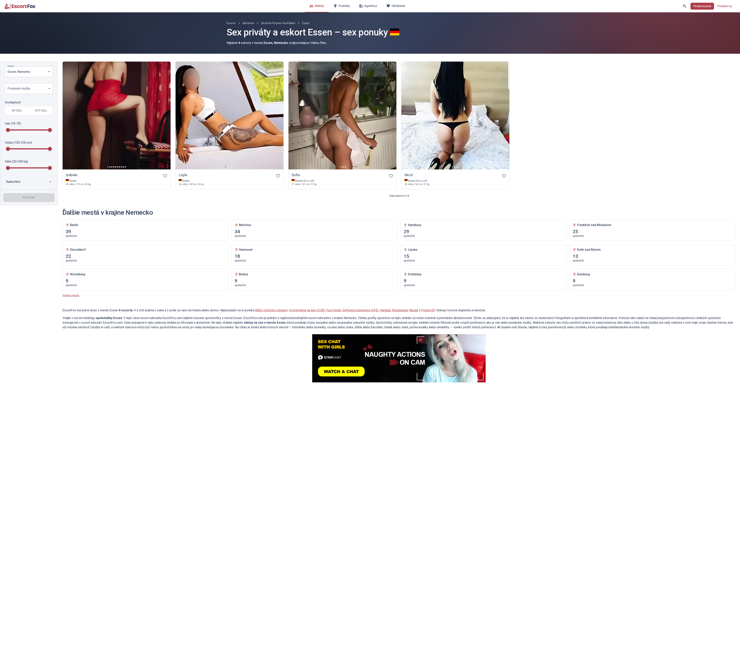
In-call (17, 110)
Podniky (344, 6)
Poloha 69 (428, 310)
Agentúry (370, 6)
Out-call (41, 110)
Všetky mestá (70, 295)
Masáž (413, 310)
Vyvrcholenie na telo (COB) (307, 310)
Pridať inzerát (702, 6)
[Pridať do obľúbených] (165, 176)
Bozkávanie (400, 310)
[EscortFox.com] (20, 6)
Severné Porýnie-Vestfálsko (278, 23)
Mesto (11, 66)
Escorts (231, 23)
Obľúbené (398, 6)
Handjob (385, 310)
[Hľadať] (685, 6)
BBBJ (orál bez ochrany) (271, 310)
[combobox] (26, 71)
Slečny (319, 6)
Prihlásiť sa (724, 6)
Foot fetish (333, 310)
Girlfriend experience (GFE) (360, 310)
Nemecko (248, 23)
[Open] (49, 71)
